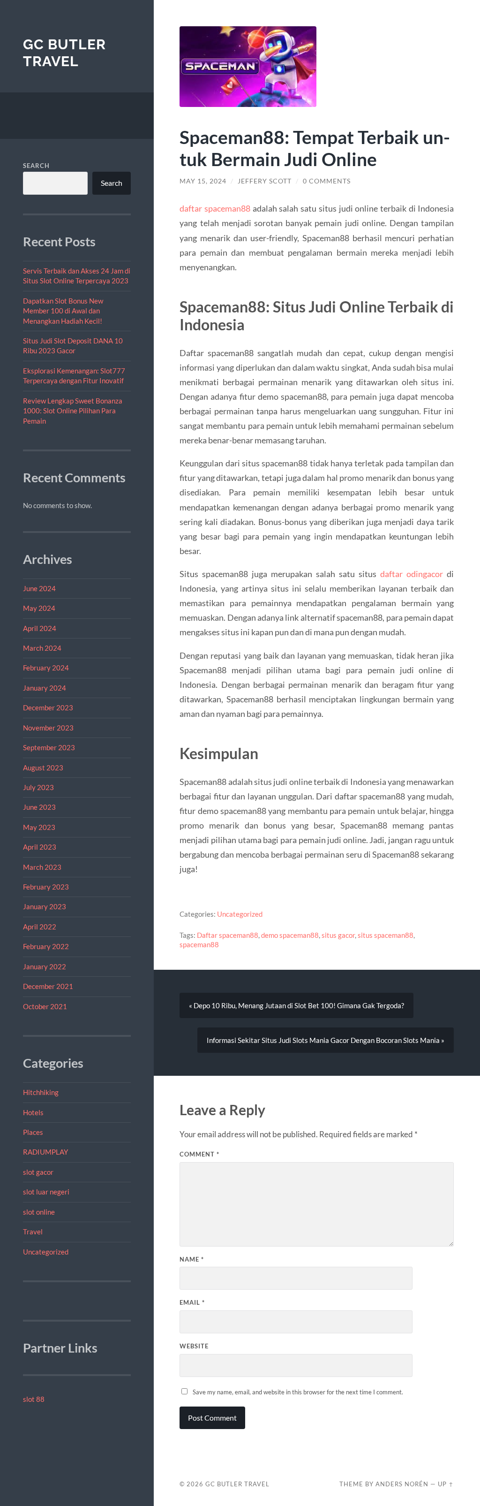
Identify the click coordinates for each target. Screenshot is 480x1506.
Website (194, 1346)
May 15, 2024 (203, 181)
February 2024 (46, 667)
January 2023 (44, 906)
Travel (33, 1231)
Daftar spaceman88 (227, 935)
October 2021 (45, 1006)
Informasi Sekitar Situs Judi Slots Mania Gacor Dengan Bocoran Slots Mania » (325, 1040)
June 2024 (39, 588)
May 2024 (39, 608)
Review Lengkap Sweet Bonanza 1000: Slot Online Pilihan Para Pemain (72, 410)
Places (33, 1132)
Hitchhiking (41, 1092)
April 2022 (39, 926)
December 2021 (48, 986)
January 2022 (44, 966)
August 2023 (43, 767)
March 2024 (42, 648)
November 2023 (48, 727)
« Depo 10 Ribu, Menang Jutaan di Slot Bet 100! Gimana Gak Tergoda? (296, 1005)
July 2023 (38, 787)
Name (192, 1259)
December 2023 (48, 707)
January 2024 (44, 688)
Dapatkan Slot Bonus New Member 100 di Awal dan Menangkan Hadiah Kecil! (63, 311)
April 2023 (39, 847)
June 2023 (39, 807)
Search (36, 165)
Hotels (33, 1112)
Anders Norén (401, 1484)
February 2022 (46, 946)
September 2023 (49, 747)
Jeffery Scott (265, 181)
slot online (39, 1212)
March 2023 (42, 867)
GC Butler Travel (64, 52)
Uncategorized (45, 1251)
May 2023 (39, 827)
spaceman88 (199, 944)
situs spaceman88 (385, 935)
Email (192, 1302)
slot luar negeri (46, 1191)
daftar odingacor (411, 574)
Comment (199, 1154)
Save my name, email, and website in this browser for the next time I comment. (298, 1392)
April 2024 (39, 628)
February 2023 (46, 886)
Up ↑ (446, 1484)
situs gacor (338, 935)
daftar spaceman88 (215, 208)
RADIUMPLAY (45, 1152)
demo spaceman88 (290, 935)
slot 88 (34, 1399)
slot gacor (38, 1172)
